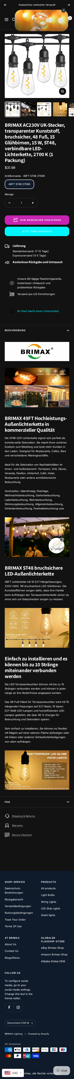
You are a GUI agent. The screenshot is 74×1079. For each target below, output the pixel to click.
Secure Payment (22, 838)
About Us (10, 948)
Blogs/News (12, 961)
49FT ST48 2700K (19, 188)
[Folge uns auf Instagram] (18, 1011)
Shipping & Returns (23, 820)
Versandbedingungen (18, 910)
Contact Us (11, 955)
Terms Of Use (13, 930)
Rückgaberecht (14, 903)
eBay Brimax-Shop (52, 951)
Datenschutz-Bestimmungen (14, 894)
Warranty (17, 829)
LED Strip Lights (50, 912)
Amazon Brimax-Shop (54, 958)
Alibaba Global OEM (53, 965)
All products (48, 892)
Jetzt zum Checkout (37, 235)
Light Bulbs (48, 899)
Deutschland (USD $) (18, 1027)
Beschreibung (15, 334)
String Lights (48, 905)
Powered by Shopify (38, 1037)
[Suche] (14, 23)
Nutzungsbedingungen (19, 916)
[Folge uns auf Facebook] (9, 1011)
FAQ (7, 805)
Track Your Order (15, 923)
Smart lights (48, 919)
